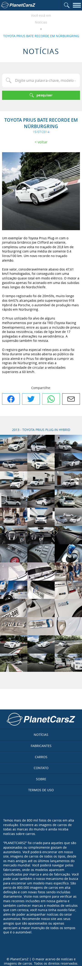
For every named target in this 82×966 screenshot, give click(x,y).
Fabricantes (41, 746)
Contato (41, 768)
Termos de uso (41, 790)
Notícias (41, 22)
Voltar (43, 141)
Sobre (41, 779)
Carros (41, 757)
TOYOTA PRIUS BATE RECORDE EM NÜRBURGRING (41, 36)
